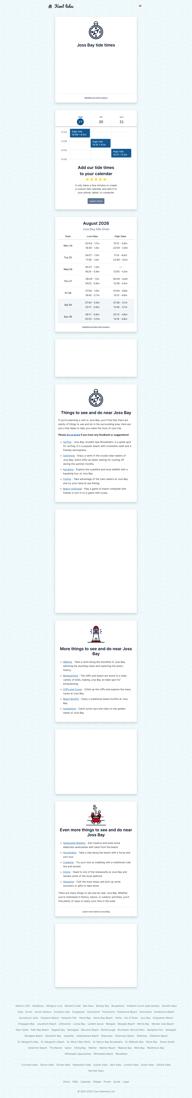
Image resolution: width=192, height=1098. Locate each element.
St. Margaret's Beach (52, 1041)
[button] (96, 97)
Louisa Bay (79, 1023)
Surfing (67, 441)
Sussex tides (100, 1064)
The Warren (55, 1047)
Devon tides (47, 1064)
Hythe (118, 1017)
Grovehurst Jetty (28, 1017)
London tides (131, 1064)
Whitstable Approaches (78, 1053)
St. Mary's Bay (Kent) (78, 1041)
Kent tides (115, 1064)
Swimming (69, 455)
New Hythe (22, 1029)
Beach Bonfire (71, 698)
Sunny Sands (167, 1041)
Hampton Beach (50, 1017)
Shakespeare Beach (87, 1035)
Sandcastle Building (74, 842)
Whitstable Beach (103, 1053)
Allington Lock (54, 1005)
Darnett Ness (169, 1005)
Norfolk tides (96, 1070)
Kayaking (68, 469)
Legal (126, 1081)
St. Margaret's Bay (28, 1041)
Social (116, 1081)
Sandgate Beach (33, 1035)
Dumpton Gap (62, 1011)
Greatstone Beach (164, 1011)
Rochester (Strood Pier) (131, 1029)
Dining (66, 871)
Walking (67, 661)
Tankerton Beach (37, 1047)
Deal (20, 1011)
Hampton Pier (69, 1017)
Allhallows (38, 1005)
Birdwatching (70, 675)
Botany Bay (102, 1005)
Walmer (92, 1047)
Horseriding (69, 852)
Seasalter (69, 1035)
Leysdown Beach (46, 1023)
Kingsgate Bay (26, 1023)
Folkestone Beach (127, 1011)
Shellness (142, 1035)
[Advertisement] (96, 358)
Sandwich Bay (53, 1035)
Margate (110, 1023)
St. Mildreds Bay (134, 1041)
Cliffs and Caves (72, 689)
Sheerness (107, 1035)
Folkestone (108, 1011)
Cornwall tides (29, 1064)
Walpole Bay (125, 1047)
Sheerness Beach (124, 1035)
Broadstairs (117, 1005)
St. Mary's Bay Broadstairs (108, 1041)
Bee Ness (88, 1005)
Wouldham (121, 1053)
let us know (73, 434)
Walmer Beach (107, 1047)
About (66, 1081)
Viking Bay (80, 1047)
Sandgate (170, 1029)
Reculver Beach (90, 1029)
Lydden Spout (96, 1023)
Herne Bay (85, 1017)
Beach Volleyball (72, 488)
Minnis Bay (143, 1023)
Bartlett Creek (73, 1005)
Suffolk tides (163, 1064)
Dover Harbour (43, 1011)
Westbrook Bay (155, 1047)
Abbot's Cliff (22, 1005)
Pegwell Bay (58, 1029)
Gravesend (146, 1011)
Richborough (108, 1029)
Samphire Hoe (155, 1029)
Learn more (96, 201)
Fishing (67, 478)
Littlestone (65, 1023)
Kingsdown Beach (163, 1017)
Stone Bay (152, 1041)
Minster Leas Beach (163, 1023)
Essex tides (147, 1064)
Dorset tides (63, 1064)
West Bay (139, 1047)
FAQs (75, 1081)
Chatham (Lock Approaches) (143, 1005)
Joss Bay (145, 1017)
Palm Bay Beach (40, 1029)
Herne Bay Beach (103, 1017)
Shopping (68, 881)
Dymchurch (93, 1011)
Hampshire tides (82, 1064)
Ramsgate (73, 1029)
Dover (28, 1011)
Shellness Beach (159, 1035)
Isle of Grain (131, 1017)
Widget (97, 1081)
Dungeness (78, 1011)
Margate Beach (126, 1023)
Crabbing (68, 862)
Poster (107, 1081)
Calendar (86, 1081)
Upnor (68, 1047)
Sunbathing (69, 708)
